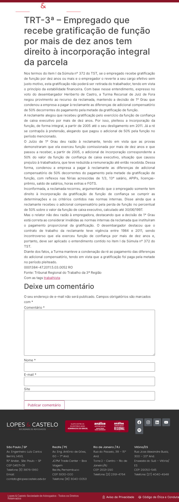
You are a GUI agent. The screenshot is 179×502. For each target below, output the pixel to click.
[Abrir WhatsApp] (168, 491)
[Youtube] (166, 422)
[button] (165, 9)
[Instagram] (148, 422)
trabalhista (52, 278)
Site (27, 389)
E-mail (30, 374)
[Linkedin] (157, 422)
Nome (30, 360)
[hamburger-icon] (145, 8)
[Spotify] (139, 430)
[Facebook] (139, 422)
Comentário (34, 307)
